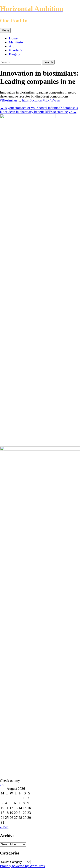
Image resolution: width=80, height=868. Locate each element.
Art (11, 46)
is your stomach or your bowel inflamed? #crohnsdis (39, 108)
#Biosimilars (9, 100)
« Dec (4, 827)
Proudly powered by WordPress (22, 866)
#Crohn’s (15, 50)
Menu (5, 30)
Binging (14, 54)
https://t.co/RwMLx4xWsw (41, 100)
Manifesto (16, 42)
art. (2, 784)
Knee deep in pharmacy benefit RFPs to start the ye (38, 112)
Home (13, 38)
